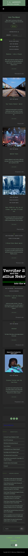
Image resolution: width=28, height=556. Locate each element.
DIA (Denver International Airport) (11, 443)
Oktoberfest (9, 483)
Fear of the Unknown (8, 440)
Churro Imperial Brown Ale (12, 487)
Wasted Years (14, 154)
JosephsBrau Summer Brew (13, 514)
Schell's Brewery (17, 483)
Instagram (14, 540)
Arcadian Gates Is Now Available (10, 463)
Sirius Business (14, 200)
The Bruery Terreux (18, 510)
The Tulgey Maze (14, 46)
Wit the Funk (9, 510)
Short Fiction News (14, 238)
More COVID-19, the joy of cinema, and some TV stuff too (14, 209)
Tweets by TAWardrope (9, 425)
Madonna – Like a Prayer (14, 54)
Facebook (10, 537)
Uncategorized (18, 288)
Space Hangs (10, 501)
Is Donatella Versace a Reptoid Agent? (12, 449)
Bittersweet (9, 496)
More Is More (10, 478)
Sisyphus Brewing (19, 492)
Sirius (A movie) (7, 446)
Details (20, 480)
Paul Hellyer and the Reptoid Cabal (11, 452)
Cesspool (6, 466)
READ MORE (14, 68)
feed (15, 26)
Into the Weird (14, 43)
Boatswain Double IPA (11, 505)
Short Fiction (19, 235)
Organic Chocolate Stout (12, 519)
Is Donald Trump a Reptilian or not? (11, 437)
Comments (15, 35)
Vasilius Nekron (14, 49)
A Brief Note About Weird (14, 243)
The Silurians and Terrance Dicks (11, 455)
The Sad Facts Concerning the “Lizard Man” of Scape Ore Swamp (13, 459)
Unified (14, 328)
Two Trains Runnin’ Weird (14, 104)
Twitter (18, 537)
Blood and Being (14, 41)
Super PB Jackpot (10, 492)
